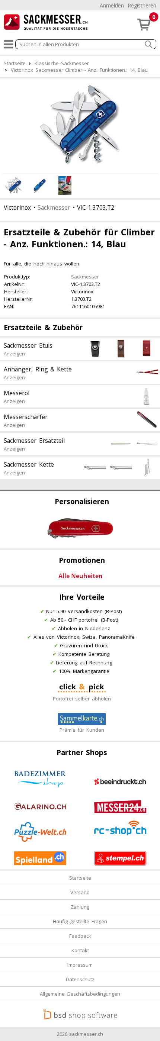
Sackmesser (54, 207)
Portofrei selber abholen (82, 698)
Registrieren (142, 5)
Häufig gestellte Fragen (80, 921)
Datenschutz (80, 979)
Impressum (80, 964)
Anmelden (112, 5)
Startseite (80, 877)
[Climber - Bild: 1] (80, 125)
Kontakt (80, 950)
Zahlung (80, 906)
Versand (80, 892)
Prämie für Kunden (82, 729)
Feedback (80, 935)
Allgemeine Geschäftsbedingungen (80, 993)
